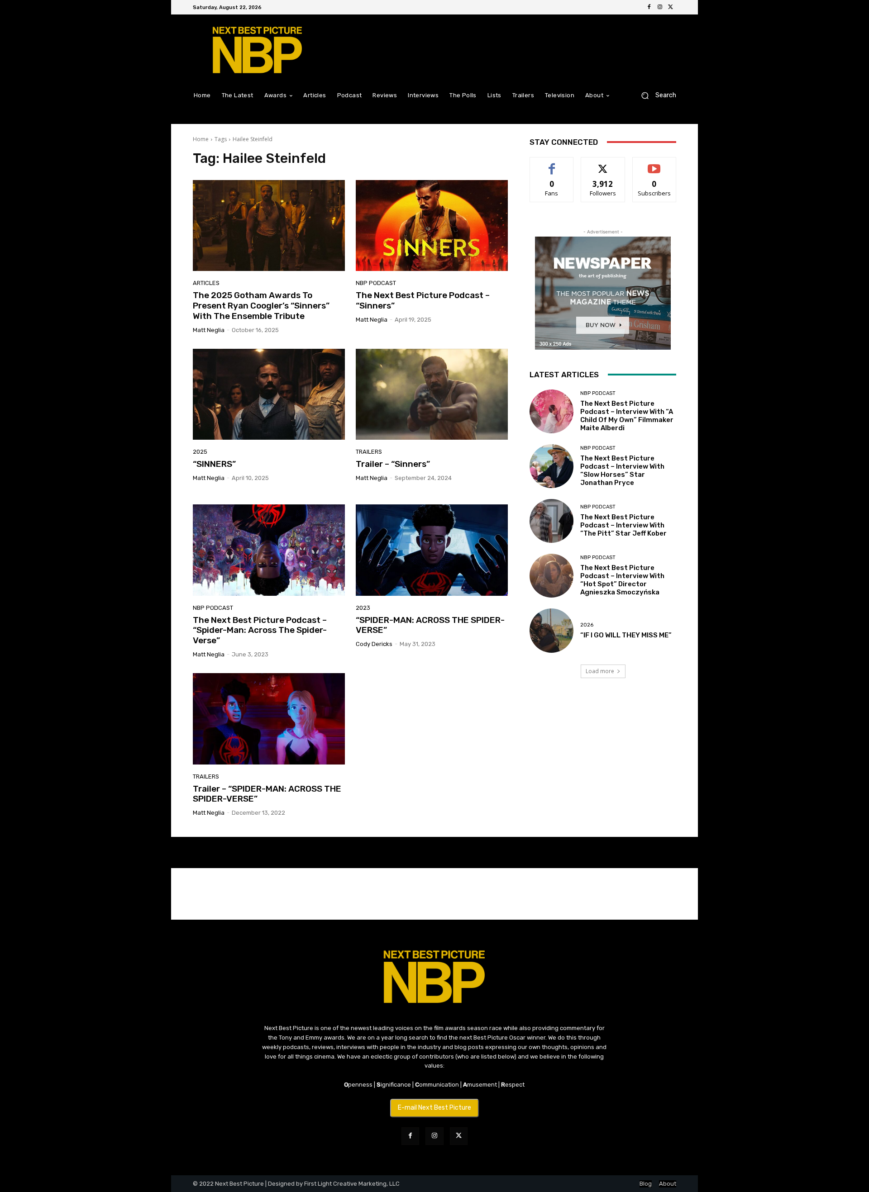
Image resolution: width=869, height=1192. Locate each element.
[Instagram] (659, 7)
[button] (655, 95)
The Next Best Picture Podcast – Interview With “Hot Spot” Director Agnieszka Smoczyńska (622, 580)
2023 (363, 608)
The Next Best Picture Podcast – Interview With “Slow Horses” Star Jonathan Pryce (622, 470)
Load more (600, 671)
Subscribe (654, 164)
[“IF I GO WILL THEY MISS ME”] (551, 630)
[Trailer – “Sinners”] (432, 394)
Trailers (369, 452)
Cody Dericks (374, 644)
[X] (670, 7)
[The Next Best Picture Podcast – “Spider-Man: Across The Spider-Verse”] (269, 550)
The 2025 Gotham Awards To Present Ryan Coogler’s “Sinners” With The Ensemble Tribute (261, 305)
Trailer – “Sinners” (393, 464)
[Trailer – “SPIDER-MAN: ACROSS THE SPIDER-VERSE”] (269, 719)
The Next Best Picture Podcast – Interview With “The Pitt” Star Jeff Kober (623, 525)
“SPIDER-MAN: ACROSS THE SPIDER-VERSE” (430, 625)
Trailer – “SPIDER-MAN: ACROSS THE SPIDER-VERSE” (267, 794)
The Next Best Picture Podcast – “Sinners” (423, 300)
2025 (200, 452)
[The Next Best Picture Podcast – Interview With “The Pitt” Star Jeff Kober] (551, 521)
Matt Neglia (208, 330)
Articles (206, 283)
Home (201, 139)
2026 (586, 624)
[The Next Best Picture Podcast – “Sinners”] (432, 225)
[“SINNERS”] (269, 394)
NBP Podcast (376, 283)
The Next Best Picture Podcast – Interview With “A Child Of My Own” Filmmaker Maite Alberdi (626, 415)
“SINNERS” (214, 464)
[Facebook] (649, 7)
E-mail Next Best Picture (434, 1107)
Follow (603, 164)
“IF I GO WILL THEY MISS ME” (626, 635)
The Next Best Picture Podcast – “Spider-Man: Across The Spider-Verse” (260, 630)
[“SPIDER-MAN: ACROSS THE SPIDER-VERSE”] (432, 550)
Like (552, 164)
